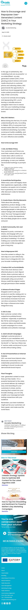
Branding (3, 575)
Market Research (5, 580)
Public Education (5, 583)
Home (3, 568)
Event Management (6, 585)
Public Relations (5, 590)
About (3, 570)
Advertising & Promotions (8, 578)
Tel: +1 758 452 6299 (6, 597)
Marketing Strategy (6, 588)
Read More (5, 485)
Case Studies (4, 573)
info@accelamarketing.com (8, 599)
